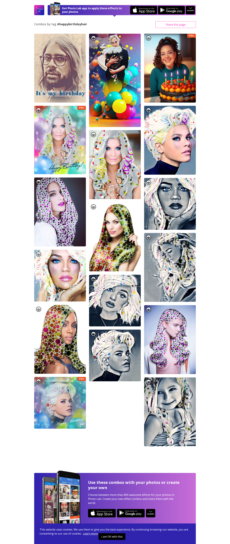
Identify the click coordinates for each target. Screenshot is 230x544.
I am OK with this (112, 536)
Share (176, 24)
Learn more (90, 533)
